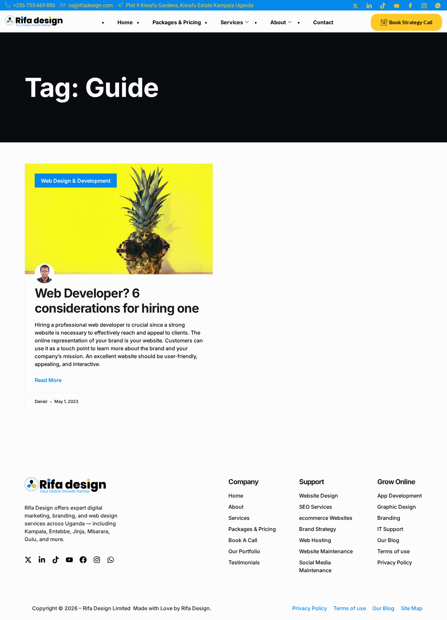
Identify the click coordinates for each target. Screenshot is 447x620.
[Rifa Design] (65, 486)
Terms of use (393, 551)
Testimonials (244, 562)
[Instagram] (424, 5)
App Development (399, 495)
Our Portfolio (244, 551)
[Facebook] (410, 5)
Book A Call (242, 540)
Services (232, 22)
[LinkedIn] (369, 5)
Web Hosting (315, 540)
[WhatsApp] (438, 5)
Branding (388, 518)
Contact (323, 22)
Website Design (318, 495)
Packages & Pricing (176, 22)
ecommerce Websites (325, 518)
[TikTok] (383, 5)
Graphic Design (396, 506)
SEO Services (315, 506)
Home (125, 22)
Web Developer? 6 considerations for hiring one (117, 300)
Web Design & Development (76, 180)
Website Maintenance (326, 551)
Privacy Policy (394, 562)
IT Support (390, 529)
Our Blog (388, 540)
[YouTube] (397, 5)
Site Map (411, 608)
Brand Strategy (317, 529)
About (278, 22)
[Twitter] (355, 5)
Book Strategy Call (410, 22)
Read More (48, 380)
